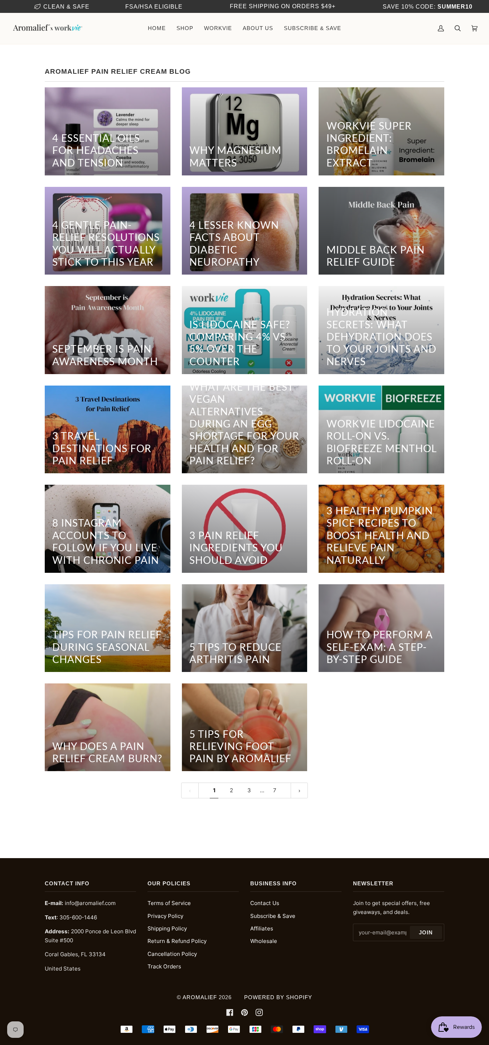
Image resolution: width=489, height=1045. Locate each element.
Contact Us (264, 903)
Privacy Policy (165, 916)
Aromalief (200, 997)
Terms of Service (169, 903)
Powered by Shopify (278, 997)
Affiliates (261, 928)
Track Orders (164, 966)
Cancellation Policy (172, 953)
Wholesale (263, 941)
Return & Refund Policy (177, 941)
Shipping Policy (167, 928)
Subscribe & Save (272, 916)
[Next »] (299, 790)
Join (426, 932)
